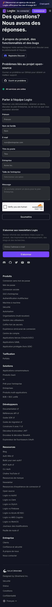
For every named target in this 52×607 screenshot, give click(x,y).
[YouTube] (28, 262)
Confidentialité (9, 596)
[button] (10, 601)
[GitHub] (10, 262)
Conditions (7, 591)
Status (6, 586)
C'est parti (44, 4)
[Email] (22, 262)
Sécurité (6, 581)
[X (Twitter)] (16, 262)
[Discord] (4, 262)
